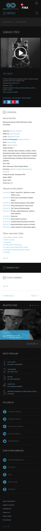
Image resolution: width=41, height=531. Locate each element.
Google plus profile (15, 426)
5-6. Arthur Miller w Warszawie (12, 245)
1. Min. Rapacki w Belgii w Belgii (13, 237)
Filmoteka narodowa (16, 460)
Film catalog (7, 520)
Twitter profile (13, 441)
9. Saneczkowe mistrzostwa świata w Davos (16, 250)
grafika (16, 92)
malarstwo (9, 92)
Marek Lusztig (11, 142)
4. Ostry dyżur (7, 242)
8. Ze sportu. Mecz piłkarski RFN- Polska (15, 247)
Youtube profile (14, 434)
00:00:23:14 (6, 216)
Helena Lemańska (16, 131)
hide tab (5, 258)
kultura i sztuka (7, 89)
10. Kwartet (6, 252)
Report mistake (26, 98)
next (34, 295)
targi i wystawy (19, 88)
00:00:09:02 (6, 205)
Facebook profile (14, 412)
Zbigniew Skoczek (23, 139)
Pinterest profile (14, 419)
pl (36, 3)
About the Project (9, 501)
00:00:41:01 (6, 222)
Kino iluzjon (12, 482)
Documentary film (8, 22)
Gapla (10, 475)
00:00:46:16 (6, 227)
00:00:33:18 (6, 219)
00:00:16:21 (6, 208)
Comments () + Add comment (12, 98)
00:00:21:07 (6, 211)
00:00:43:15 (6, 224)
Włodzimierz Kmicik (13, 136)
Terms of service (8, 505)
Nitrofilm (11, 489)
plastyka (27, 88)
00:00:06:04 (6, 203)
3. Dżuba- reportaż (8, 240)
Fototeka (11, 467)
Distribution (7, 508)
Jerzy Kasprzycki (15, 134)
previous (9, 295)
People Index (7, 516)
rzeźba (33, 88)
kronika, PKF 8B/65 (20, 22)
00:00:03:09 (6, 198)
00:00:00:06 (6, 192)
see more (31, 343)
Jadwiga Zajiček (12, 145)
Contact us (6, 512)
